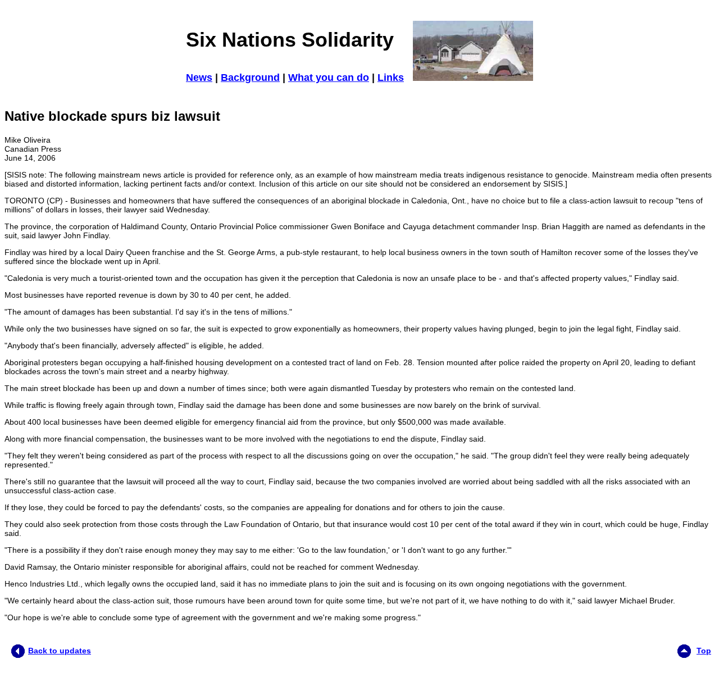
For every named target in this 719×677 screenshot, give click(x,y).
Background (250, 77)
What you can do (328, 77)
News (199, 77)
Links (390, 77)
